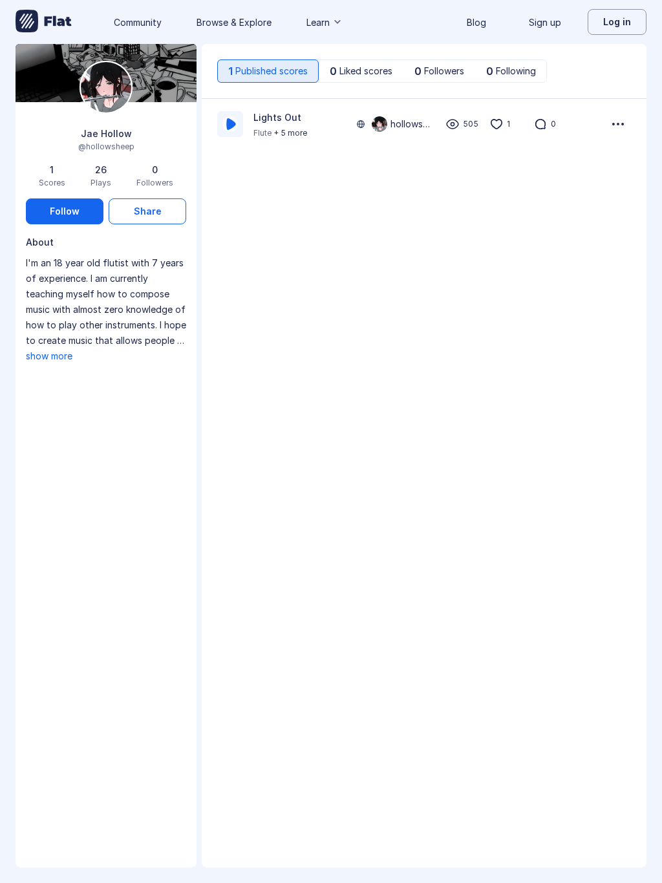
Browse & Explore (234, 22)
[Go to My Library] (44, 22)
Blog (476, 22)
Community (138, 22)
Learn (318, 22)
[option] (424, 124)
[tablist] (382, 71)
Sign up (545, 22)
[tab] (268, 71)
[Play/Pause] (230, 124)
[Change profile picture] (106, 88)
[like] (496, 124)
